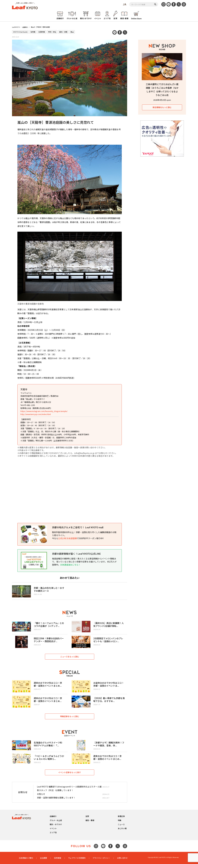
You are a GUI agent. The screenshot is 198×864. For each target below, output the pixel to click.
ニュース (121, 824)
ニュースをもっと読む (69, 656)
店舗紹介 (25, 27)
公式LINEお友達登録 (67, 538)
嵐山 (72, 32)
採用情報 (57, 858)
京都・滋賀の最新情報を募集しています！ (56, 797)
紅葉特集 (42, 32)
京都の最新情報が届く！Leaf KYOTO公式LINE (76, 553)
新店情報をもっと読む (162, 107)
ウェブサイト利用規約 (77, 858)
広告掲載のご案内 (26, 858)
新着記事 (121, 816)
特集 (119, 820)
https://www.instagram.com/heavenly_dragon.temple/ (44, 411)
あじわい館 (122, 828)
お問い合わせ (122, 858)
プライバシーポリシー (101, 858)
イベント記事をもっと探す (69, 772)
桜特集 (33, 32)
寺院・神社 (52, 32)
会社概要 (43, 858)
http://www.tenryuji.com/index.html (35, 414)
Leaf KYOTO (16, 27)
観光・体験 (63, 32)
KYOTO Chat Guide (20, 32)
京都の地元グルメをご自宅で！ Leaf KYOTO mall (77, 527)
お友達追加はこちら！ (70, 564)
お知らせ (41, 794)
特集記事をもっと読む (69, 716)
